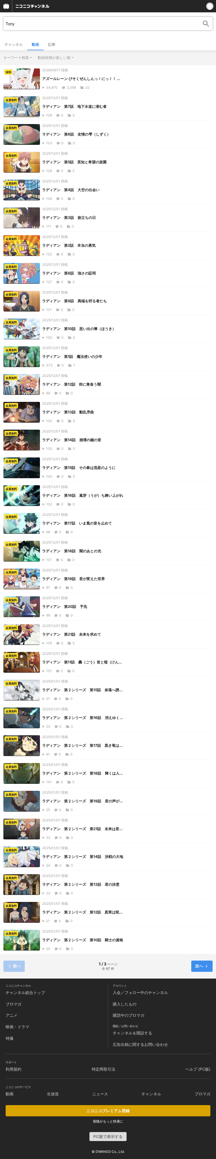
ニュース (100, 1093)
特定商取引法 (103, 1069)
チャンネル (13, 44)
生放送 (53, 1093)
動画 (35, 44)
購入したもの (124, 1004)
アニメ (11, 1015)
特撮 (10, 1038)
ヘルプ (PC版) (197, 1069)
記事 (51, 44)
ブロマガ (13, 1004)
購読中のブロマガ (128, 1015)
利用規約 (13, 1069)
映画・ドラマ (17, 1026)
